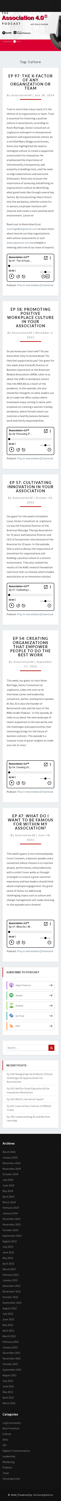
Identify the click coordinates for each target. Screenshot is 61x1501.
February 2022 (11, 1341)
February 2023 (11, 1274)
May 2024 (8, 1191)
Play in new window (28, 285)
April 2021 (8, 1397)
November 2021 (12, 1358)
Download (47, 285)
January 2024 (10, 1213)
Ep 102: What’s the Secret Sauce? (25, 1099)
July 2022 (8, 1313)
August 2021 (10, 1375)
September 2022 (12, 1302)
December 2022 (11, 1285)
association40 (21, 95)
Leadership (9, 1456)
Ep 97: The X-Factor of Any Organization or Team (30, 82)
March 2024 (9, 1202)
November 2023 (12, 1224)
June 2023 (8, 1252)
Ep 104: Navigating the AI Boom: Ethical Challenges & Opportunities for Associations (30, 1078)
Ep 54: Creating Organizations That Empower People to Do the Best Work (30, 646)
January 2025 (10, 1157)
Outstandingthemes (43, 1494)
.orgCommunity (12, 1423)
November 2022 (12, 1291)
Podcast (7, 1467)
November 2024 (12, 1168)
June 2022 (8, 1319)
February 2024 (11, 1207)
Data (5, 1439)
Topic (6, 1473)
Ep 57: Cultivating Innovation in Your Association (30, 486)
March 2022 (9, 1336)
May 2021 (8, 1392)
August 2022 (10, 1308)
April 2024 (8, 1196)
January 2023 (10, 1280)
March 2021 (9, 1403)
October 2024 (10, 1174)
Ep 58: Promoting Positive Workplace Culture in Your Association (30, 317)
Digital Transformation (16, 1450)
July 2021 (8, 1381)
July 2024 (8, 1179)
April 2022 (8, 1330)
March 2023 (9, 1269)
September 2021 (12, 1369)
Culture (7, 1434)
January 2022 (10, 1347)
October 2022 (10, 1297)
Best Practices (11, 1428)
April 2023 (8, 1263)
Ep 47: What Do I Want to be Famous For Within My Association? (30, 822)
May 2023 (8, 1258)
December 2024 (11, 1163)
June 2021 (8, 1386)
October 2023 (10, 1230)
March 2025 (9, 1152)
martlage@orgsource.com (22, 229)
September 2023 (12, 1235)
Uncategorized (11, 1478)
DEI (5, 1445)
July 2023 (8, 1246)
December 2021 (11, 1352)
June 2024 (8, 1185)
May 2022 (8, 1325)
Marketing (9, 1462)
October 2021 (10, 1364)
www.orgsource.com (18, 242)
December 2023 (11, 1219)
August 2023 (10, 1241)
